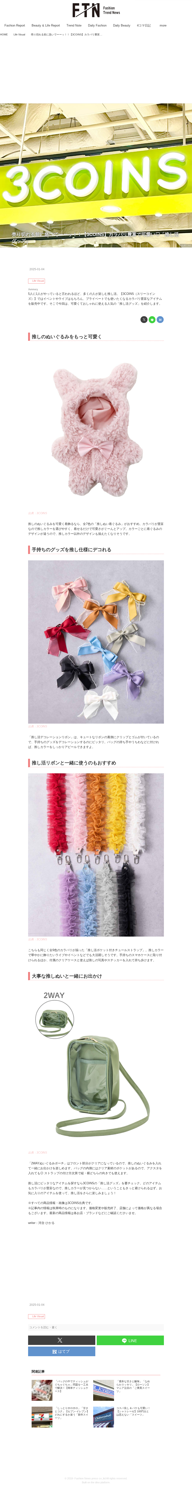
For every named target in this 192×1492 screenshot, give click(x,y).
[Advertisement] (96, 70)
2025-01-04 (37, 269)
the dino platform (100, 1482)
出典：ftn (186, 245)
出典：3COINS (37, 513)
